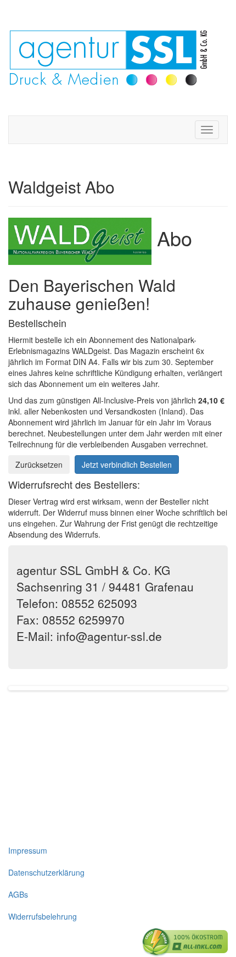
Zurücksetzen (39, 464)
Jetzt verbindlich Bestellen (127, 464)
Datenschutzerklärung (46, 872)
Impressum (27, 850)
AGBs (18, 894)
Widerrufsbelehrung (42, 916)
